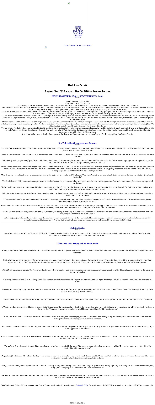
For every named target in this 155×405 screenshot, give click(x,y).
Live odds (78, 31)
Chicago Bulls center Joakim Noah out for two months (77, 243)
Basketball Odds (82, 385)
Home (78, 27)
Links (78, 37)
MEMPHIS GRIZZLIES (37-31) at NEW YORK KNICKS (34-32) (77, 96)
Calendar (78, 33)
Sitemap (78, 35)
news (78, 29)
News (78, 45)
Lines (89, 45)
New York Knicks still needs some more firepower (78, 143)
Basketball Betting (77, 228)
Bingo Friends (27, 148)
